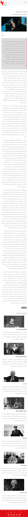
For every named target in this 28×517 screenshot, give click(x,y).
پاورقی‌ (6, 510)
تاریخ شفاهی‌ (19, 510)
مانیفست (15, 512)
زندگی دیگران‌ (10, 510)
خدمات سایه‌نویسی (9, 512)
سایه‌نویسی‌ (24, 510)
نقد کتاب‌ (15, 510)
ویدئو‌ (3, 510)
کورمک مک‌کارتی (23, 307)
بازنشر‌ (21, 512)
